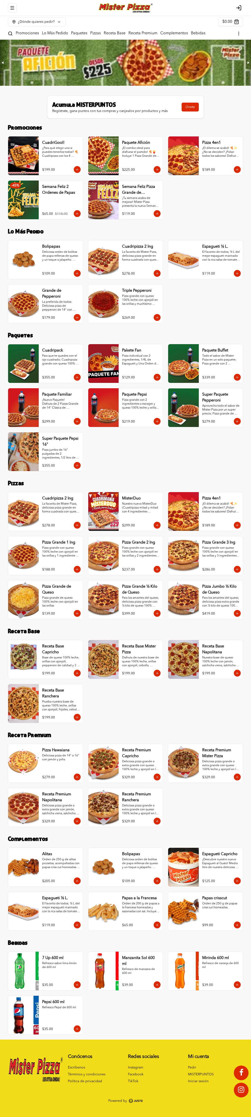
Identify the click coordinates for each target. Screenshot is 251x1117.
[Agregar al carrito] (77, 169)
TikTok (133, 1081)
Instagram (135, 1067)
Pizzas (95, 33)
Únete (190, 107)
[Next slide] (248, 63)
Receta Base (115, 33)
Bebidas (198, 33)
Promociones (27, 33)
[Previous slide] (3, 63)
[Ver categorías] (238, 33)
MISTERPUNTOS (201, 1074)
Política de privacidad (85, 1081)
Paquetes (79, 33)
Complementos (174, 33)
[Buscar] (10, 33)
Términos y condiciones (86, 1074)
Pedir (192, 1067)
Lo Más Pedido (55, 33)
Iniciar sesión (198, 1081)
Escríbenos (76, 1067)
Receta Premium (142, 33)
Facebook (135, 1074)
